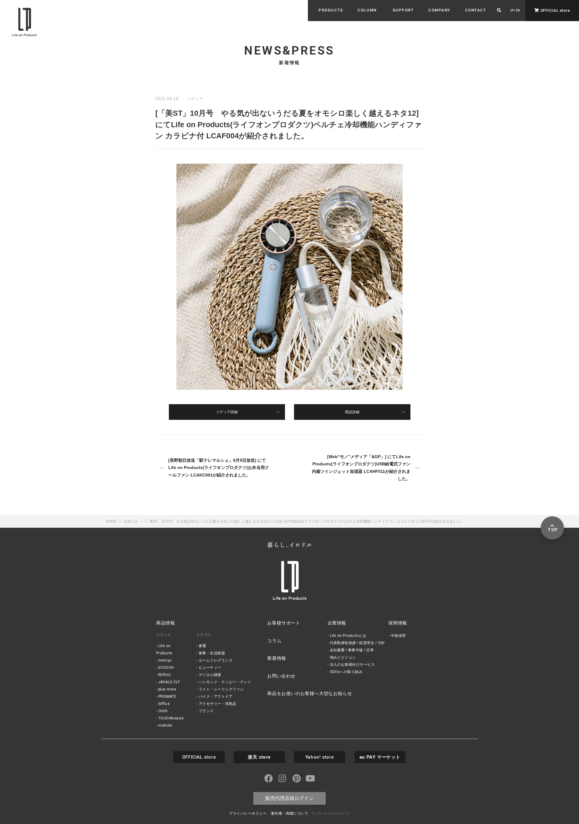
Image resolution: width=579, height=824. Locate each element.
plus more (167, 689)
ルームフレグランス (216, 660)
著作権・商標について (289, 813)
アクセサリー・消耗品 (217, 704)
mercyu (165, 660)
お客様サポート (283, 622)
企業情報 (336, 622)
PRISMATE (167, 696)
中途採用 (398, 636)
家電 (202, 646)
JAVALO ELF (169, 682)
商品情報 (165, 622)
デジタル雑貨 (210, 675)
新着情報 (276, 658)
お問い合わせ (281, 675)
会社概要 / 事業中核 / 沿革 (352, 650)
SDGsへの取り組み (346, 672)
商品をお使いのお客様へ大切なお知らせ (309, 693)
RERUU (164, 675)
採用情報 (397, 622)
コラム (274, 640)
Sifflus (164, 704)
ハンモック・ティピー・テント (225, 682)
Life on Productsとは (348, 636)
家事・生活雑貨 (212, 653)
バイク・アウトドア (216, 696)
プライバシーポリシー (248, 813)
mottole (165, 725)
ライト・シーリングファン (221, 689)
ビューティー (210, 667)
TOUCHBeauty (171, 718)
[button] (331, 10)
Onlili (163, 711)
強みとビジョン (343, 657)
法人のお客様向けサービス (352, 664)
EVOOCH (166, 667)
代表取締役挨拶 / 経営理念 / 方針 (357, 643)
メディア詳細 (227, 412)
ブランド (206, 711)
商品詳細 (352, 412)
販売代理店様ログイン (289, 798)
